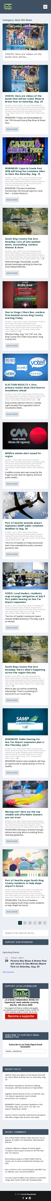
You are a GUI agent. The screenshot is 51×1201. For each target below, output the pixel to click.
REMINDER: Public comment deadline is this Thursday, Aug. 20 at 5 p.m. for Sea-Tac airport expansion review (24, 1106)
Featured (24, 109)
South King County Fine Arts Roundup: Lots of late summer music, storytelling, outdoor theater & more (23, 243)
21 (40, 923)
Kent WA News (18, 184)
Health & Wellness (11, 609)
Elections (24, 396)
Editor (9, 105)
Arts (25, 105)
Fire (33, 326)
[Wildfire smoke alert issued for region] (25, 435)
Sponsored (19, 827)
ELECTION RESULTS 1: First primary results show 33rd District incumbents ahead (25, 387)
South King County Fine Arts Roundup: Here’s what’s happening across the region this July (25, 669)
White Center (40, 113)
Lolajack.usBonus (12, 1148)
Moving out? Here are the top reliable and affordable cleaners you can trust (23, 814)
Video (33, 113)
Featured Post (33, 109)
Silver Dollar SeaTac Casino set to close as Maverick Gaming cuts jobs (24, 1161)
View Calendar (8, 972)
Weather (24, 467)
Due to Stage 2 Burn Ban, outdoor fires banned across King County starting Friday (25, 315)
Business (40, 821)
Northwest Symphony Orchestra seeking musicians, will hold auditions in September (24, 1086)
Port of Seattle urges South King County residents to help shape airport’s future (24, 883)
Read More (12, 129)
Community (19, 107)
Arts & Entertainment (34, 105)
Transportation (36, 756)
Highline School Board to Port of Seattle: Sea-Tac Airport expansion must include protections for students (25, 1096)
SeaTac (39, 111)
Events (18, 109)
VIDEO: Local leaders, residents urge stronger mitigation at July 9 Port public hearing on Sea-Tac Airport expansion (25, 597)
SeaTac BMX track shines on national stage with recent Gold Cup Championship (25, 1179)
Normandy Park (30, 111)
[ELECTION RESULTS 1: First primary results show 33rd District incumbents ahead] (25, 367)
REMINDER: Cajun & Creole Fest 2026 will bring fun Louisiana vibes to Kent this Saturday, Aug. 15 (25, 171)
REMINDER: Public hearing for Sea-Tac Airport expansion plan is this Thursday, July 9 (24, 742)
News (14, 111)
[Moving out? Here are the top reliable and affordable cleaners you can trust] (25, 794)
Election (18, 396)
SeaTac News (9, 113)
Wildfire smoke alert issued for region (23, 455)
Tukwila (27, 113)
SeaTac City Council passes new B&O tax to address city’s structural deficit (25, 1170)
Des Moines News (38, 107)
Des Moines (27, 107)
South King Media (28, 1194)
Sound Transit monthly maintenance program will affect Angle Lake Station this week (25, 1116)
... (35, 923)
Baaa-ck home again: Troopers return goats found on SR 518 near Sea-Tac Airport (24, 1150)
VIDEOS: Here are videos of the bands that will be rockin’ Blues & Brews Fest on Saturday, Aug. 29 (24, 98)
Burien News (9, 107)
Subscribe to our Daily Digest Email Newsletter (25, 1046)
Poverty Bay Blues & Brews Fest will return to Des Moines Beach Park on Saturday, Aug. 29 (29, 963)
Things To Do (19, 113)
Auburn (7, 180)
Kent (39, 109)
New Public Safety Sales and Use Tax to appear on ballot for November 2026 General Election (25, 1140)
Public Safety (9, 329)
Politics (38, 398)
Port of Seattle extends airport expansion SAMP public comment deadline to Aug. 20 (24, 525)
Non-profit (20, 111)
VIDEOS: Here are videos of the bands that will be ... (23, 55)
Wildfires (14, 331)
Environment (9, 326)
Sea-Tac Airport (23, 538)
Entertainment (10, 109)
